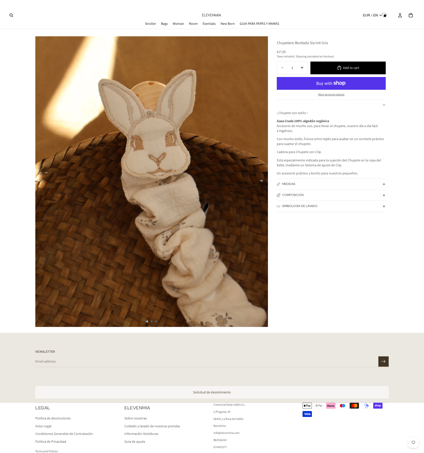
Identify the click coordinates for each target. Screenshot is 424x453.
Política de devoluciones (53, 418)
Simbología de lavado (300, 206)
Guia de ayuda (134, 441)
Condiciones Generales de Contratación (64, 434)
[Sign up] (383, 361)
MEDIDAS (288, 184)
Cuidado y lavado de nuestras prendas (152, 426)
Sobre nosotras (135, 418)
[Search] (11, 15)
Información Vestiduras (141, 434)
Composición (293, 195)
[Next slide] (262, 181)
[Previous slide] (40, 181)
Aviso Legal (43, 426)
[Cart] (410, 15)
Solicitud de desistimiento (212, 392)
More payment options (331, 94)
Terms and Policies (46, 451)
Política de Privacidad (50, 441)
